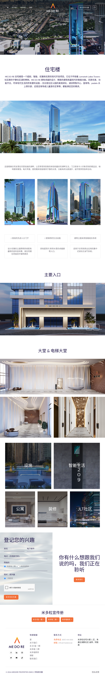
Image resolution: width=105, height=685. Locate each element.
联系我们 (33, 659)
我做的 (6, 563)
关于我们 (33, 643)
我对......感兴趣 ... (10, 575)
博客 (31, 656)
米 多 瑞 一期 (38, 619)
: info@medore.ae (63, 643)
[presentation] (89, 327)
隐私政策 (95, 672)
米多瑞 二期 (52, 619)
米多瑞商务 (66, 619)
